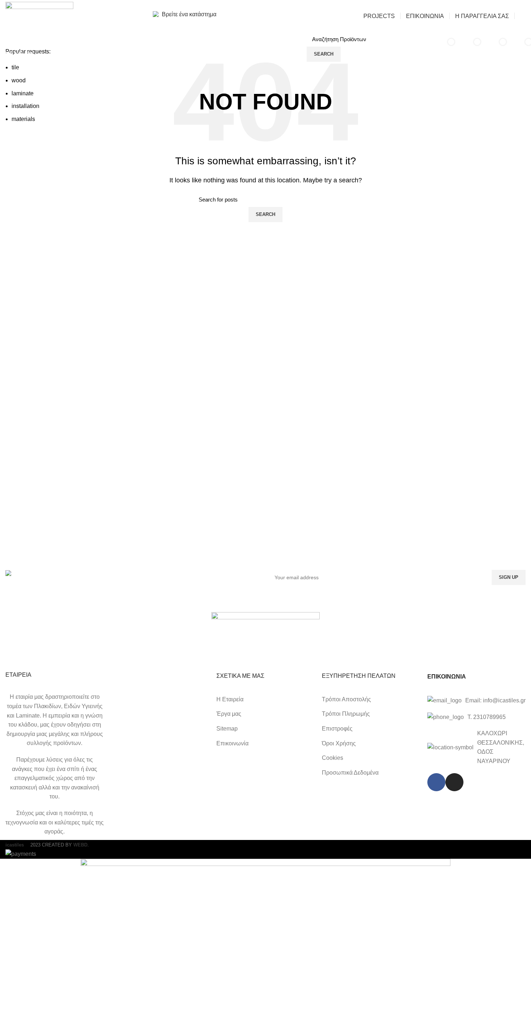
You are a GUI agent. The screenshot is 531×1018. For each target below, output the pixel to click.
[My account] (523, 16)
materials (23, 119)
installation (25, 106)
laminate (23, 93)
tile (15, 67)
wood (19, 80)
